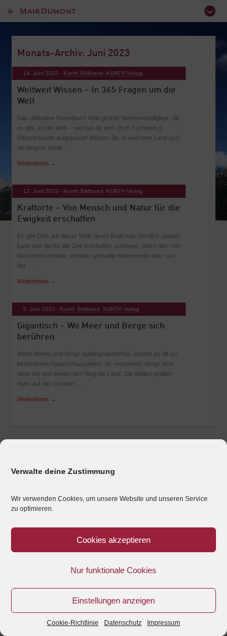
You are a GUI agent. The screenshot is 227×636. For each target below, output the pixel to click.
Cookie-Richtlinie (73, 623)
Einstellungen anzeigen (113, 600)
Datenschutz (123, 623)
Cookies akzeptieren (113, 540)
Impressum (163, 623)
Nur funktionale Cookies (113, 570)
